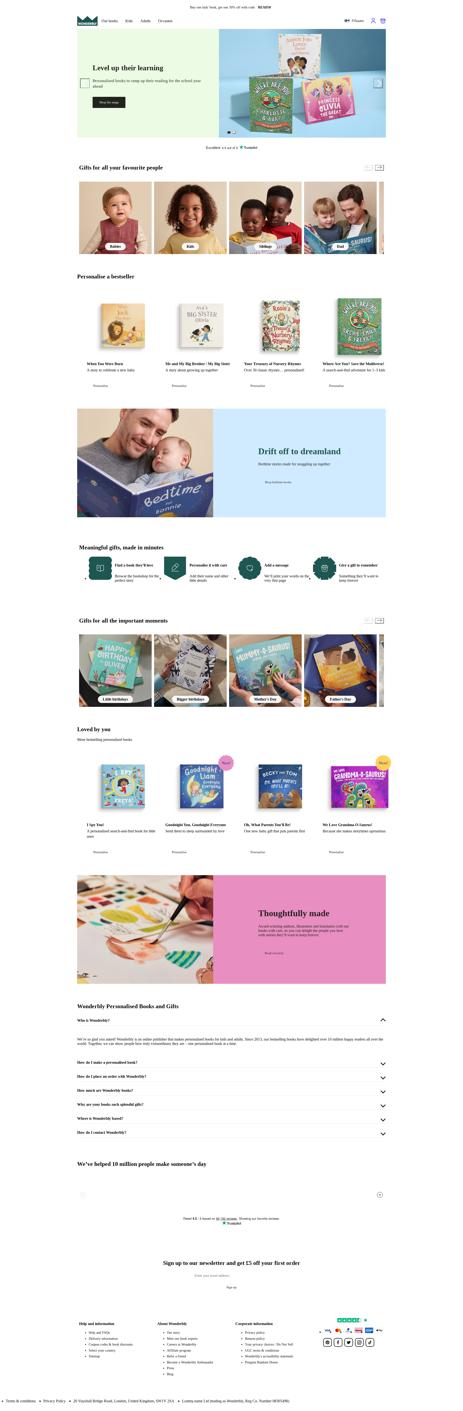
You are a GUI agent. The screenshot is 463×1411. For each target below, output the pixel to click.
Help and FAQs (99, 1332)
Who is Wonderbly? (93, 1020)
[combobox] (354, 21)
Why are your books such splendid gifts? (110, 1104)
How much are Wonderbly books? (105, 1090)
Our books (110, 21)
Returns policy (255, 1338)
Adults (145, 21)
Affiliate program (179, 1350)
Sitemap (94, 1356)
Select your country (102, 1350)
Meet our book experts (182, 1338)
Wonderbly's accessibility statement (269, 1356)
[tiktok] (370, 1342)
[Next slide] (378, 83)
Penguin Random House (261, 1362)
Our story (173, 1332)
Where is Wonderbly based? (100, 1118)
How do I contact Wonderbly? (101, 1132)
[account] (373, 21)
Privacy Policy (54, 1401)
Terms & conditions (21, 1401)
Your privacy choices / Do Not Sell (269, 1344)
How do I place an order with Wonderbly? (111, 1076)
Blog (170, 1374)
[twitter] (348, 1342)
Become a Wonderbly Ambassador (190, 1362)
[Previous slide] (85, 83)
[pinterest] (327, 1342)
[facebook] (338, 1342)
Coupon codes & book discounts (111, 1344)
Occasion (165, 21)
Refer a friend (176, 1356)
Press (170, 1368)
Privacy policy (255, 1332)
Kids (129, 21)
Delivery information (103, 1338)
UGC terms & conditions (262, 1350)
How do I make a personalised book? (107, 1062)
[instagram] (359, 1342)
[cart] (383, 21)
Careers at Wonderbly (181, 1344)
